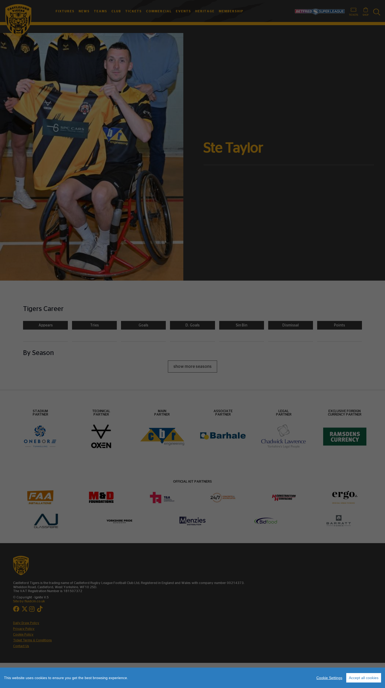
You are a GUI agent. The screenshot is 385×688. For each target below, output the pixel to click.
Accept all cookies (363, 678)
